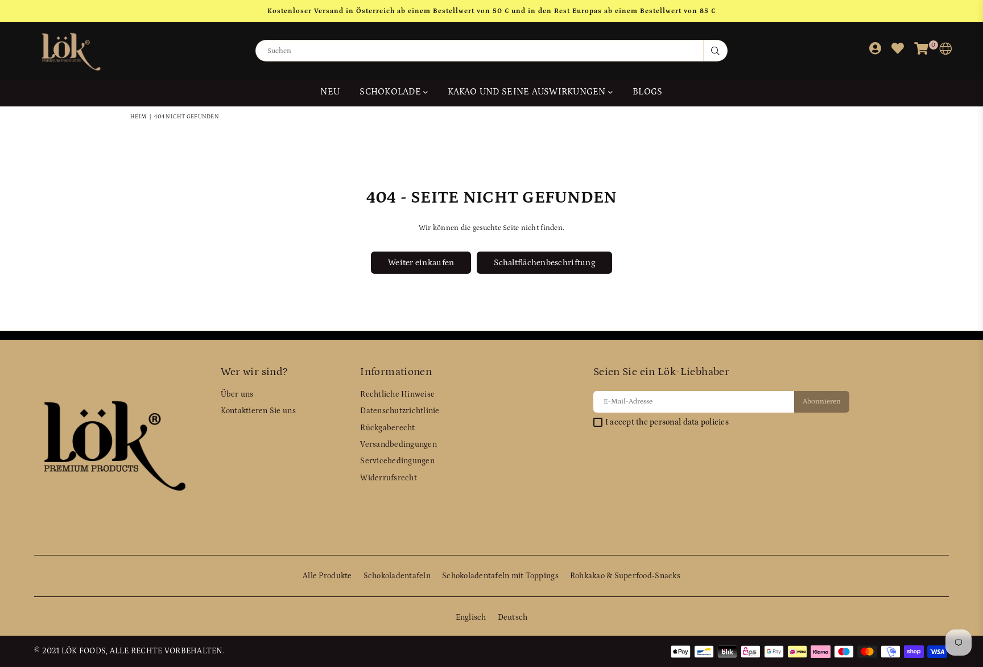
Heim (138, 116)
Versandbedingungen (398, 444)
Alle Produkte (327, 575)
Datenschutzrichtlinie (399, 410)
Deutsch (513, 617)
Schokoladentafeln (397, 575)
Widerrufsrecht (388, 478)
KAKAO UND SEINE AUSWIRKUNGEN (528, 92)
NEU (330, 92)
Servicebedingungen (397, 461)
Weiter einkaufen (421, 262)
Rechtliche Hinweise (397, 394)
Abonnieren (822, 401)
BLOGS (647, 92)
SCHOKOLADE (391, 92)
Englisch (471, 617)
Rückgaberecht (387, 428)
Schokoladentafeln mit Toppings (500, 575)
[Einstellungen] (943, 51)
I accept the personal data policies (667, 422)
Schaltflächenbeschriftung (544, 262)
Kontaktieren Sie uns (258, 410)
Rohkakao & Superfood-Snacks (625, 575)
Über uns (237, 394)
